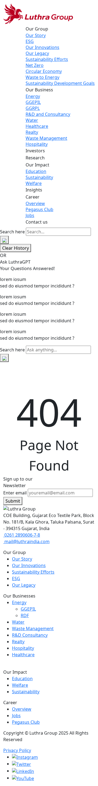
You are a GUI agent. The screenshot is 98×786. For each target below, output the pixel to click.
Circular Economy (44, 71)
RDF (25, 615)
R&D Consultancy (30, 635)
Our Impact (37, 165)
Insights (34, 190)
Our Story (36, 35)
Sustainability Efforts (47, 59)
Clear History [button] (15, 248)
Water (32, 120)
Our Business (39, 90)
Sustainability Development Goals (60, 83)
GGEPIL (33, 102)
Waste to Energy (42, 77)
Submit (12, 501)
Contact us (37, 222)
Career (32, 197)
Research (35, 158)
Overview (35, 203)
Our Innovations (42, 47)
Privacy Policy (17, 750)
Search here (12, 232)
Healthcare (37, 126)
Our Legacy (37, 53)
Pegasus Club (39, 209)
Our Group (37, 29)
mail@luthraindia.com (26, 541)
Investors (35, 151)
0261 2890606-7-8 (21, 535)
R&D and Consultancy (48, 114)
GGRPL (33, 108)
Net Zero (35, 65)
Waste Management (46, 138)
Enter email (15, 493)
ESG (30, 41)
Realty (32, 132)
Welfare (34, 183)
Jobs (30, 215)
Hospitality (37, 144)
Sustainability (39, 177)
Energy (33, 96)
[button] (4, 240)
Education (36, 171)
